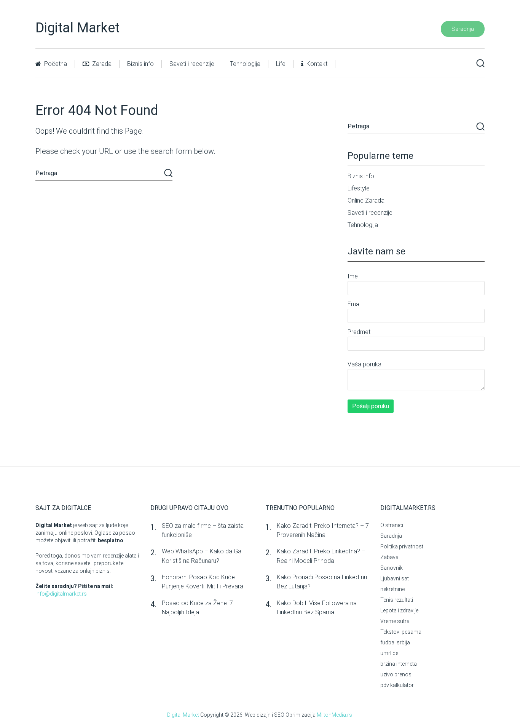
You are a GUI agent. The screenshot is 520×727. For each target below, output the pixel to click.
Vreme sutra (395, 621)
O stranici (391, 525)
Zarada (101, 63)
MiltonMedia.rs (334, 715)
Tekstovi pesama (400, 632)
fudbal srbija (395, 642)
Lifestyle (359, 188)
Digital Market (77, 28)
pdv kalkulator (397, 685)
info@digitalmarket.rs (61, 594)
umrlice (389, 653)
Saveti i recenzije (191, 63)
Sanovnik (391, 568)
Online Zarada (366, 200)
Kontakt (316, 63)
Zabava (389, 557)
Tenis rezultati (396, 600)
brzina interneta (398, 664)
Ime (353, 276)
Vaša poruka (364, 364)
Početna (55, 63)
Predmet (359, 332)
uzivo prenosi (396, 674)
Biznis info (140, 63)
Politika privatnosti (402, 546)
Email (355, 304)
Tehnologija (245, 63)
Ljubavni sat (394, 578)
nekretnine (392, 589)
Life (281, 63)
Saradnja (462, 29)
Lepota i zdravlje (399, 610)
